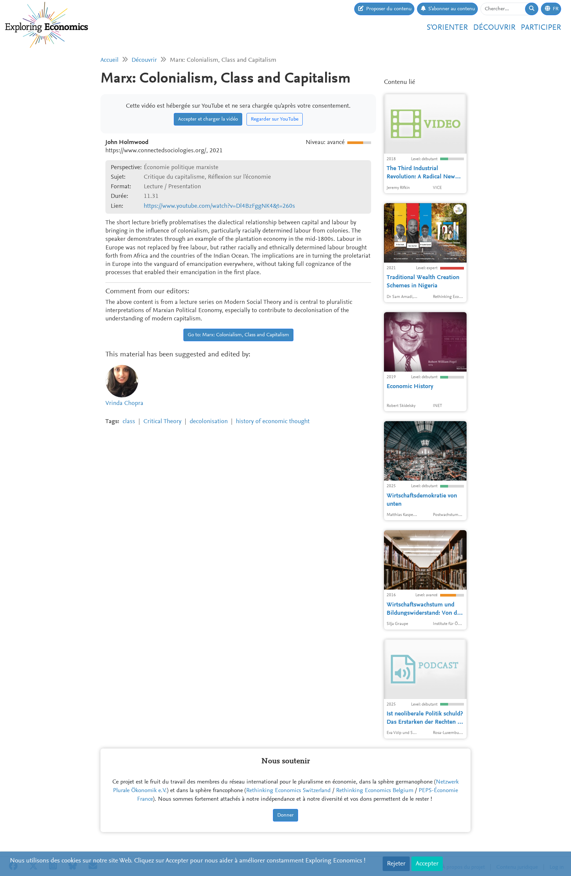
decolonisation (209, 422)
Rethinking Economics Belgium (374, 791)
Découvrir (494, 28)
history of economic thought (273, 422)
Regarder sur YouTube (274, 119)
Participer (541, 28)
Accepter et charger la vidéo (208, 119)
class (129, 422)
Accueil (109, 60)
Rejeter (396, 863)
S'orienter (447, 28)
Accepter (427, 863)
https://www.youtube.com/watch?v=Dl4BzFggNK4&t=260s (219, 206)
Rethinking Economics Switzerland (288, 791)
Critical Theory (162, 422)
